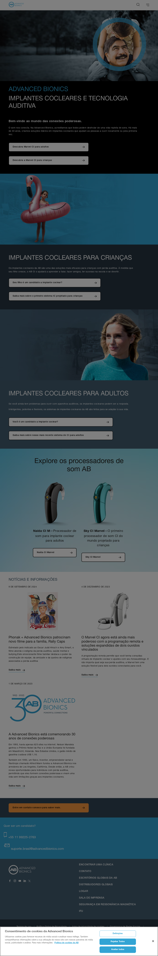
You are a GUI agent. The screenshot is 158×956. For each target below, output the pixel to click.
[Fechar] (153, 941)
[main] (79, 941)
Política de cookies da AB (66, 943)
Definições (118, 934)
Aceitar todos (117, 950)
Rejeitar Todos (118, 942)
